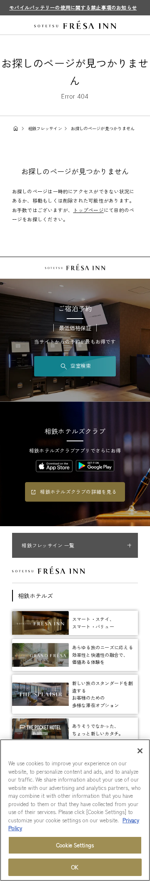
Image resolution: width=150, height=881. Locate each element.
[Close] (140, 751)
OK (74, 867)
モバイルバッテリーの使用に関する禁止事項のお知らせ (73, 7)
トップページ (88, 209)
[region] (75, 810)
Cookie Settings (75, 845)
